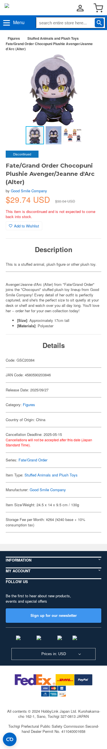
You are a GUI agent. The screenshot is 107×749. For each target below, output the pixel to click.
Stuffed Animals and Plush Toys (53, 38)
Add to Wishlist (26, 226)
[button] (91, 65)
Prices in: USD (53, 654)
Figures (14, 38)
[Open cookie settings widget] (10, 739)
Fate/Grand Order (33, 460)
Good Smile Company (29, 190)
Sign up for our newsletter (54, 615)
